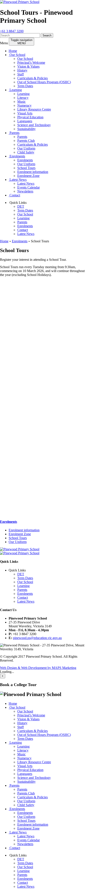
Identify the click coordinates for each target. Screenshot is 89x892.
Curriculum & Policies (32, 78)
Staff (20, 74)
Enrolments (17, 156)
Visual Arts (24, 113)
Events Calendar (28, 187)
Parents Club (26, 140)
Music (21, 101)
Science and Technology (34, 125)
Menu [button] (4, 43)
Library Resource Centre (34, 109)
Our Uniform (26, 148)
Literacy (23, 97)
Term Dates (25, 86)
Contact (14, 195)
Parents (14, 133)
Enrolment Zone (28, 176)
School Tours (26, 168)
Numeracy (24, 105)
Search (47, 35)
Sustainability (26, 129)
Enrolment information (32, 172)
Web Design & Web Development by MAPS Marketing (38, 668)
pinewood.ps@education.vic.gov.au (37, 638)
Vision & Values (28, 66)
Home (13, 51)
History (22, 70)
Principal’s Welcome (31, 62)
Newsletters (25, 191)
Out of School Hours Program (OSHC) (44, 82)
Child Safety (25, 152)
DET (20, 206)
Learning (15, 90)
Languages (24, 121)
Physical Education (30, 117)
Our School (17, 55)
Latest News (18, 179)
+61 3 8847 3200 (12, 31)
